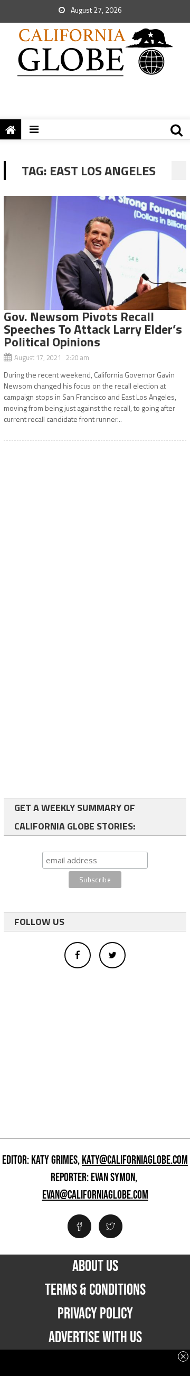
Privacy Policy (95, 1313)
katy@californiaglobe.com (135, 1160)
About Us (95, 1266)
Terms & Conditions (95, 1289)
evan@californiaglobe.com (95, 1195)
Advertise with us (95, 1337)
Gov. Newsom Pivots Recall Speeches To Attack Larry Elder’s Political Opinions (93, 329)
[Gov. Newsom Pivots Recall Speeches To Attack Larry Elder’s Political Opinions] (95, 253)
